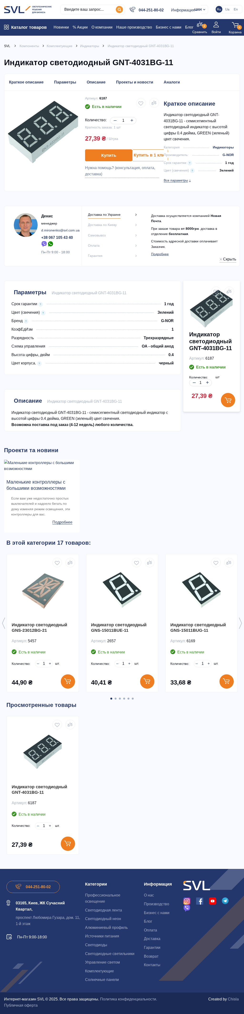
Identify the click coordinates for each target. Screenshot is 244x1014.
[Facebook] (199, 901)
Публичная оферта (21, 1005)
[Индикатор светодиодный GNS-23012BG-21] (43, 590)
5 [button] (128, 699)
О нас (149, 895)
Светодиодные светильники (109, 954)
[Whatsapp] (51, 244)
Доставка (152, 939)
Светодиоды (96, 945)
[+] (131, 116)
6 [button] (133, 699)
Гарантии (152, 947)
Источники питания (102, 936)
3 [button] (120, 699)
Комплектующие (99, 971)
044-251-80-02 (151, 10)
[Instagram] (186, 901)
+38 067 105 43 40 (57, 237)
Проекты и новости (134, 82)
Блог (148, 921)
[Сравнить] (70, 562)
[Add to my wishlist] (141, 103)
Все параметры (176, 180)
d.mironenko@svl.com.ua (60, 230)
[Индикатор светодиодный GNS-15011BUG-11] (201, 590)
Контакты (152, 965)
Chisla (233, 999)
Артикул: (91, 98)
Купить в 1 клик (150, 155)
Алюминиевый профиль (106, 928)
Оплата (150, 930)
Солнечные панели (102, 980)
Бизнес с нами (156, 913)
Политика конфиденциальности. (128, 999)
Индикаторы (223, 147)
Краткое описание (26, 82)
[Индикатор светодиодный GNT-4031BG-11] (43, 752)
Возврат (151, 956)
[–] (114, 116)
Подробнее (160, 254)
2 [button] (116, 699)
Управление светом (102, 962)
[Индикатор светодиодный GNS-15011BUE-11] (122, 590)
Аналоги (172, 82)
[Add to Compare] (154, 103)
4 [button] (124, 699)
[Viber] (44, 244)
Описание (96, 82)
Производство (156, 904)
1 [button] (111, 699)
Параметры (65, 82)
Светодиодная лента (103, 910)
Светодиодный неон (103, 919)
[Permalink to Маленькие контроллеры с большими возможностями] (42, 466)
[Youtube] (212, 901)
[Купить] (68, 681)
